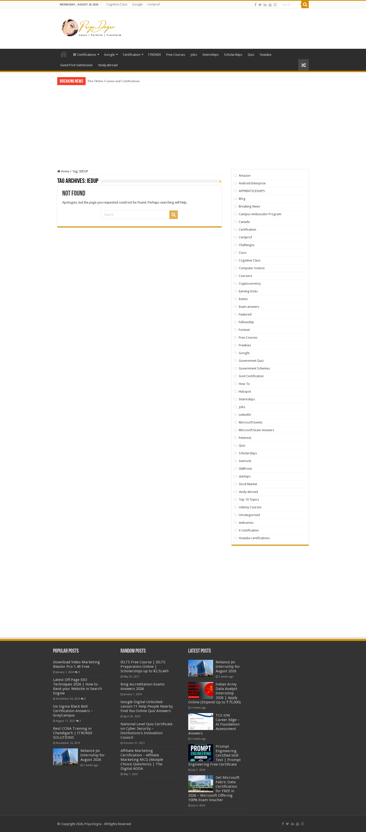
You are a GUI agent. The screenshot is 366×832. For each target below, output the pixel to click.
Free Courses (175, 54)
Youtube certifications (254, 538)
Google (137, 4)
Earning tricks (248, 291)
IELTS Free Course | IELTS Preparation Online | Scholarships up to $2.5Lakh (145, 666)
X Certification (249, 530)
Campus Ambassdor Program (260, 214)
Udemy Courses (250, 507)
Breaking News (249, 206)
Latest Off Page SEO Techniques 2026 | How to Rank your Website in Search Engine (77, 686)
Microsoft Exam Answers (256, 430)
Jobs (193, 54)
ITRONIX (154, 54)
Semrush (245, 461)
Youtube (265, 54)
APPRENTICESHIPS (252, 191)
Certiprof (153, 4)
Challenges (246, 245)
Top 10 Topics (249, 499)
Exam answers (249, 307)
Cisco (242, 253)
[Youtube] (270, 5)
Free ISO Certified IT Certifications (111, 81)
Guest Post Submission (76, 65)
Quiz (251, 54)
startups (244, 476)
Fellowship (246, 322)
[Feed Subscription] (220, 181)
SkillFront (245, 468)
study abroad (248, 492)
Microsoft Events (250, 422)
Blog (242, 199)
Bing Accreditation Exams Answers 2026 (143, 686)
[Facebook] (255, 5)
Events (243, 299)
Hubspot (245, 391)
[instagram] (275, 5)
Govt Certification (251, 376)
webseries (246, 522)
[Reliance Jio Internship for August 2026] (65, 756)
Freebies (245, 345)
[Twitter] (260, 5)
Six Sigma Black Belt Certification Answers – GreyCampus (73, 711)
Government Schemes (254, 368)
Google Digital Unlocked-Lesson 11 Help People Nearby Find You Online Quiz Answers (147, 706)
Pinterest (245, 438)
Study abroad (108, 65)
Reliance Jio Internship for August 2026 (92, 755)
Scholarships (233, 54)
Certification (131, 54)
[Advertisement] (214, 24)
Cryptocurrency (250, 283)
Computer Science (252, 268)
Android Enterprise (252, 183)
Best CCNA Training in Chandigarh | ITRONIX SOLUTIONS (72, 733)
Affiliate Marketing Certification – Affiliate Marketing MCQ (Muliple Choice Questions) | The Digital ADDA (142, 759)
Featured (245, 314)
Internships (210, 54)
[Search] (305, 4)
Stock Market (248, 484)
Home (63, 54)
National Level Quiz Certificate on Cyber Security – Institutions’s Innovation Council (147, 731)
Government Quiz (251, 361)
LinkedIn (245, 414)
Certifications (86, 54)
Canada (244, 222)
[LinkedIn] (265, 5)
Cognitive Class (116, 4)
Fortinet (244, 330)
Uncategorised (249, 515)
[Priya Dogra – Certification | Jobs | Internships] (92, 28)
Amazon (244, 175)
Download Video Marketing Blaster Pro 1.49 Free (76, 664)
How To (244, 384)
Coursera (245, 276)
